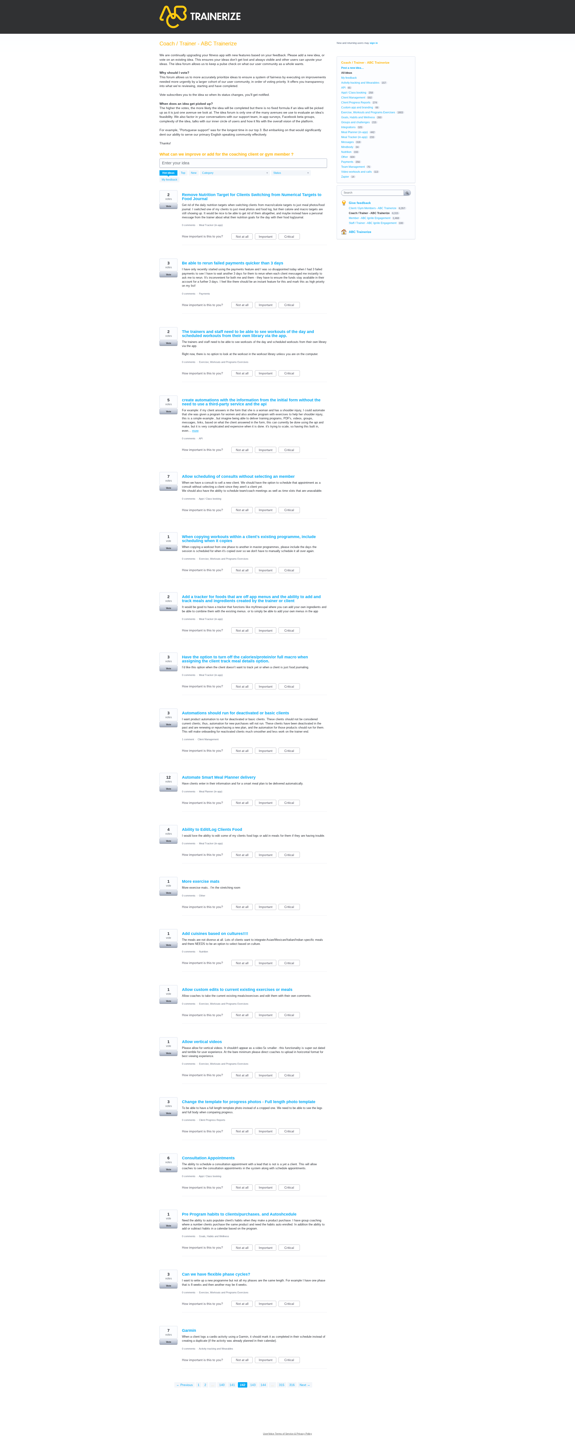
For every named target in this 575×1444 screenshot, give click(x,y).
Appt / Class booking (210, 498)
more (195, 430)
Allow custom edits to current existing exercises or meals (237, 989)
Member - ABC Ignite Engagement (370, 218)
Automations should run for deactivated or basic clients (235, 713)
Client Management (208, 739)
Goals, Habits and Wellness (214, 1236)
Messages (347, 142)
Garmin (189, 1330)
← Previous (184, 1385)
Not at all (244, 237)
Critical (292, 237)
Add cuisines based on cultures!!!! (215, 933)
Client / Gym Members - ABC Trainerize (373, 208)
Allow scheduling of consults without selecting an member (238, 476)
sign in (374, 43)
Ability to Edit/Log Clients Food (212, 829)
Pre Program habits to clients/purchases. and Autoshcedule (239, 1214)
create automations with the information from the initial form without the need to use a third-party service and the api (251, 402)
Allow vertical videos (202, 1041)
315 (281, 1385)
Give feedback (360, 203)
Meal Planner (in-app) (210, 791)
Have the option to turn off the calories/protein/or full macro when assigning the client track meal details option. (245, 659)
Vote (168, 206)
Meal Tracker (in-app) (211, 225)
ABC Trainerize (360, 232)
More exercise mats (200, 881)
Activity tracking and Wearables (216, 1348)
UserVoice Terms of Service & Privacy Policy (287, 1433)
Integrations (348, 127)
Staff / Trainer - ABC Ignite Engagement (373, 223)
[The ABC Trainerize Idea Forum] (200, 17)
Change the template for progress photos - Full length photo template (248, 1102)
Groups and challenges (355, 122)
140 (222, 1385)
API (201, 438)
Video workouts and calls (356, 171)
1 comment (188, 739)
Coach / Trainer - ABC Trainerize (369, 213)
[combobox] (373, 192)
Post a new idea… (352, 67)
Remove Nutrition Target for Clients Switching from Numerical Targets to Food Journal (251, 196)
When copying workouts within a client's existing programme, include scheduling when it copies (249, 538)
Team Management (353, 166)
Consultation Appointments (208, 1158)
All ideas (346, 72)
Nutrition (203, 951)
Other (202, 895)
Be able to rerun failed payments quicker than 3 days (232, 263)
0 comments (188, 225)
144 (263, 1385)
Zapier (345, 176)
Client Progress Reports (212, 1120)
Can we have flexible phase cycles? (216, 1274)
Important (267, 237)
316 (292, 1385)
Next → (305, 1385)
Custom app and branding (357, 107)
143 (253, 1385)
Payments (204, 293)
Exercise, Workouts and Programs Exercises (223, 362)
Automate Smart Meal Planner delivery (219, 777)
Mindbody (347, 147)
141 (232, 1385)
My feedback (169, 179)
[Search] (407, 192)
